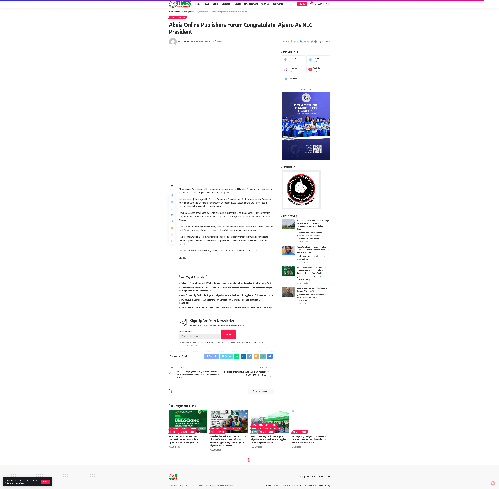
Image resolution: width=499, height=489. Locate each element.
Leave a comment (262, 391)
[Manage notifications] (493, 483)
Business (309, 233)
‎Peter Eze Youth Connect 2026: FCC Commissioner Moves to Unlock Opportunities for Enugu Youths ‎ (227, 283)
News (310, 235)
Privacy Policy (252, 342)
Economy (215, 428)
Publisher (185, 41)
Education (302, 256)
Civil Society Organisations (264, 425)
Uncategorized (178, 17)
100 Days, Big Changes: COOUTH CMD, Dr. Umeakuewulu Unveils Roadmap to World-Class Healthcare (309, 439)
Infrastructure (302, 235)
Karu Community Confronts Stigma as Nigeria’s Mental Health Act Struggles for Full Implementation (227, 295)
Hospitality (318, 233)
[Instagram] (293, 69)
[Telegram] (293, 79)
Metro (322, 256)
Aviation (302, 233)
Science (317, 235)
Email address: (185, 331)
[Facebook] (293, 60)
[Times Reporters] (180, 4)
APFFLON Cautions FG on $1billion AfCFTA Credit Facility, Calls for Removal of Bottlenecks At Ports (226, 307)
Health (310, 256)
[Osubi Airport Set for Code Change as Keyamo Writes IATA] (288, 292)
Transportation (302, 238)
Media (316, 256)
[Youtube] (318, 69)
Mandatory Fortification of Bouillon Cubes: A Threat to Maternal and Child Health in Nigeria (313, 250)
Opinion (305, 259)
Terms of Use (18, 483)
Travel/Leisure (314, 238)
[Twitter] (318, 60)
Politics (299, 280)
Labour (309, 277)
